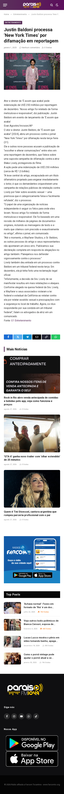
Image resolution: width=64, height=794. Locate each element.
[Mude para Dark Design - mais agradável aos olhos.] (56, 5)
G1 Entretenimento (21, 320)
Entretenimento (13, 23)
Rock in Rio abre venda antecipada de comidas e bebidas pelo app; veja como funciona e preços (31, 401)
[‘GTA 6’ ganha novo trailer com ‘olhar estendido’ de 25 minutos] (32, 433)
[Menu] (5, 5)
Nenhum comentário (31, 48)
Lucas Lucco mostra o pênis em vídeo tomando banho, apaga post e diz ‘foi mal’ (41, 641)
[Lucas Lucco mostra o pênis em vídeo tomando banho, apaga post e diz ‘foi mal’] (12, 642)
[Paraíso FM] (32, 5)
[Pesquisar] (52, 5)
